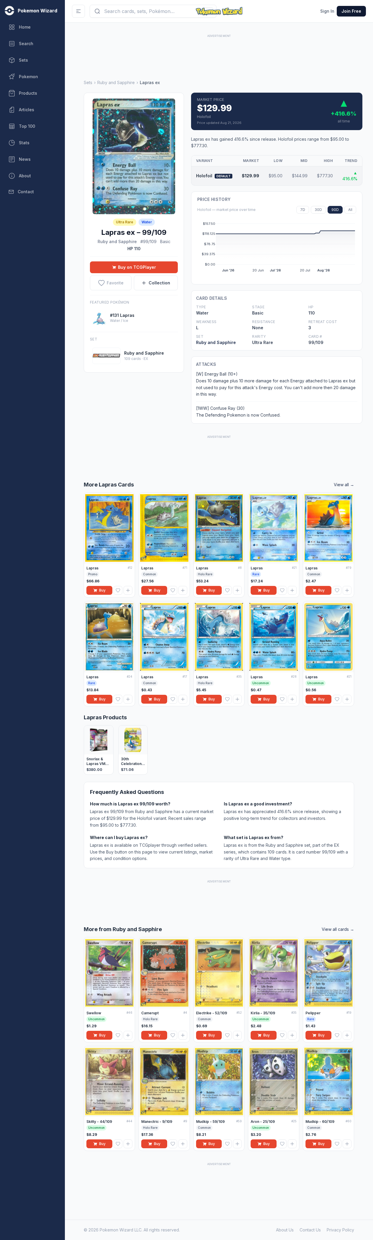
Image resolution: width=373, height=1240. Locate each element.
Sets (88, 82)
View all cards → (338, 929)
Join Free (351, 11)
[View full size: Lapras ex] (134, 156)
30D (318, 209)
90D (335, 209)
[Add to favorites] (118, 590)
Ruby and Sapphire (116, 82)
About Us (285, 1229)
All (350, 209)
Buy (102, 590)
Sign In (327, 11)
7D (302, 209)
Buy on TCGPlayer (137, 267)
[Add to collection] (128, 590)
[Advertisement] (219, 52)
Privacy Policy (340, 1229)
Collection (159, 282)
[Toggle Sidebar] (78, 11)
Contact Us (310, 1229)
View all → (344, 484)
